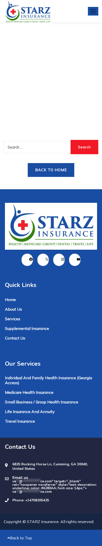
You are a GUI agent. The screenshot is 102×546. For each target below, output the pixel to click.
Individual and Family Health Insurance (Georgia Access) (48, 380)
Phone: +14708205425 (30, 500)
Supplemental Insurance (27, 328)
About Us (13, 309)
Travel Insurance (20, 421)
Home (10, 299)
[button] (93, 11)
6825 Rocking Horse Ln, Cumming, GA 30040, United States (50, 466)
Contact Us (15, 338)
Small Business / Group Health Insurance (41, 401)
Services (12, 318)
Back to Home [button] (51, 170)
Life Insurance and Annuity (30, 411)
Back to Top (21, 537)
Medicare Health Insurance (29, 392)
